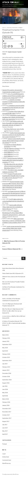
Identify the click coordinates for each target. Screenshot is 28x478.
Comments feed (6, 460)
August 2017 (5, 421)
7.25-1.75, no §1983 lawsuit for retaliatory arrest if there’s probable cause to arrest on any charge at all (13, 96)
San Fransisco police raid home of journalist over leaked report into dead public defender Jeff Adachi (13, 123)
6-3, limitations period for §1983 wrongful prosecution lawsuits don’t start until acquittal (13, 107)
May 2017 (5, 431)
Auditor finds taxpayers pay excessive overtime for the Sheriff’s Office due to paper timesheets (13, 134)
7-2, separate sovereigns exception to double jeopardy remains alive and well (13, 101)
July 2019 (4, 363)
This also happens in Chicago (11, 148)
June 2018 (5, 389)
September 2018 (7, 379)
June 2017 (5, 428)
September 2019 (7, 360)
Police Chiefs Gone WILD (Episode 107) (12, 273)
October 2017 (6, 415)
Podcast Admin (17, 27)
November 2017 (6, 412)
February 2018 (6, 402)
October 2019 (6, 357)
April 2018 (5, 396)
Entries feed (5, 457)
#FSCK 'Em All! (10, 2)
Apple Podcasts (12, 51)
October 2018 (6, 376)
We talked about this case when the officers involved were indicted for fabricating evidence (13, 166)
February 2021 (6, 338)
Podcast (4, 444)
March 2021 (5, 335)
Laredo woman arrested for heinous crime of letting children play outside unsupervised (13, 228)
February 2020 (6, 354)
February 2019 (6, 367)
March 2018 (5, 399)
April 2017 (5, 434)
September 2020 (7, 344)
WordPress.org (6, 463)
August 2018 (5, 383)
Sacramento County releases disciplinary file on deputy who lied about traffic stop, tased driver (13, 117)
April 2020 (5, 351)
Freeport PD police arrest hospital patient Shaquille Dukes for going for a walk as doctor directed (13, 175)
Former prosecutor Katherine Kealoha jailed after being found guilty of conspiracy (12, 160)
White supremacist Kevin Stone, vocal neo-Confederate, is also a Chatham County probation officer (13, 220)
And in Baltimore (8, 152)
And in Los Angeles (9, 150)
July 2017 (4, 424)
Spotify (19, 51)
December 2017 (6, 408)
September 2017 (6, 418)
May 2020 (5, 347)
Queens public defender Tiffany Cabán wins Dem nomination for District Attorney (12, 207)
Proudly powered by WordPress (10, 474)
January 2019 (5, 370)
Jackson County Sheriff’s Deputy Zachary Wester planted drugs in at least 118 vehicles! (13, 140)
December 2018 (6, 373)
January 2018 (5, 405)
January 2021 (5, 341)
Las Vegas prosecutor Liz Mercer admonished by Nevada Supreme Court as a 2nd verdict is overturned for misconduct (13, 193)
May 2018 (5, 392)
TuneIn (4, 53)
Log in (4, 453)
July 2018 (4, 386)
